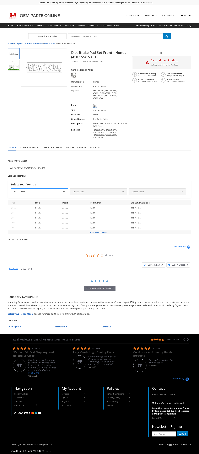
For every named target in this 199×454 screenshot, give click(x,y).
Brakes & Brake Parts (34, 43)
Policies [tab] (95, 147)
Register (65, 401)
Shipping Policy (14, 327)
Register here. (47, 444)
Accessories (53, 25)
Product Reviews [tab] (76, 147)
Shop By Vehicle (21, 393)
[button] (184, 339)
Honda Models (24, 25)
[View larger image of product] (13, 53)
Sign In (65, 397)
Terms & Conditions (115, 393)
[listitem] (35, 361)
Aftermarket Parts (110, 25)
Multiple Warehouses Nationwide (168, 403)
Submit (182, 434)
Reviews (81, 25)
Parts (39, 25)
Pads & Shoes (49, 43)
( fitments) (99, 232)
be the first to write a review (99, 288)
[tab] (153, 265)
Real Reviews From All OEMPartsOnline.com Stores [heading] (46, 339)
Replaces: (75, 90)
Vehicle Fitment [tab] (52, 147)
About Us (69, 25)
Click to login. (16, 444)
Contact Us (106, 327)
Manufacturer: (77, 82)
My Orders (66, 405)
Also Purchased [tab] (29, 147)
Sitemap (110, 405)
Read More (33, 372)
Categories (18, 43)
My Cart (65, 393)
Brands (92, 25)
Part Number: (77, 86)
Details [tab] (12, 147)
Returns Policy (61, 327)
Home (10, 25)
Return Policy (112, 401)
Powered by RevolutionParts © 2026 (175, 444)
